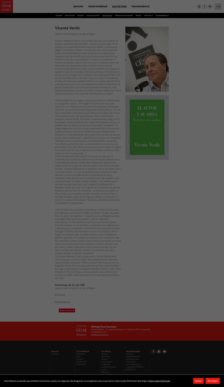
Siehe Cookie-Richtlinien (159, 381)
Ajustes (198, 380)
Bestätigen (213, 380)
